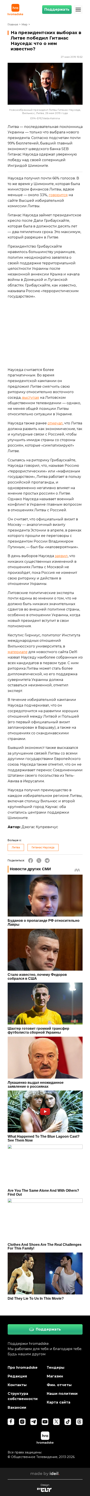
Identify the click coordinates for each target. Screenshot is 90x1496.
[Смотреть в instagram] (22, 1421)
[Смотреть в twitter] (56, 1421)
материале (18, 652)
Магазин (55, 1376)
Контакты (17, 1385)
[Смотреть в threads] (79, 1421)
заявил (61, 556)
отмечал (55, 423)
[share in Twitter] (38, 860)
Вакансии (17, 1407)
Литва (16, 847)
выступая (30, 398)
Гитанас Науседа (43, 847)
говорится (58, 195)
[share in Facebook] (30, 860)
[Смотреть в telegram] (33, 1421)
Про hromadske (23, 1367)
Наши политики (62, 1394)
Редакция (17, 1376)
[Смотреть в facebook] (11, 1421)
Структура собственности (23, 1396)
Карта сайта (58, 1402)
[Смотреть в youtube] (45, 1421)
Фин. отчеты (59, 1385)
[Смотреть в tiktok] (67, 1421)
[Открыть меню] (78, 9)
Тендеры (55, 1367)
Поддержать (56, 9)
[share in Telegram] (47, 860)
